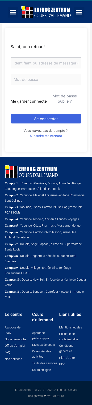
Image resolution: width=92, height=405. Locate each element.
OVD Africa (57, 396)
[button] (13, 12)
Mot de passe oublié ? (65, 99)
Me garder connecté (29, 101)
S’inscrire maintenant (46, 136)
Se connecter (46, 118)
